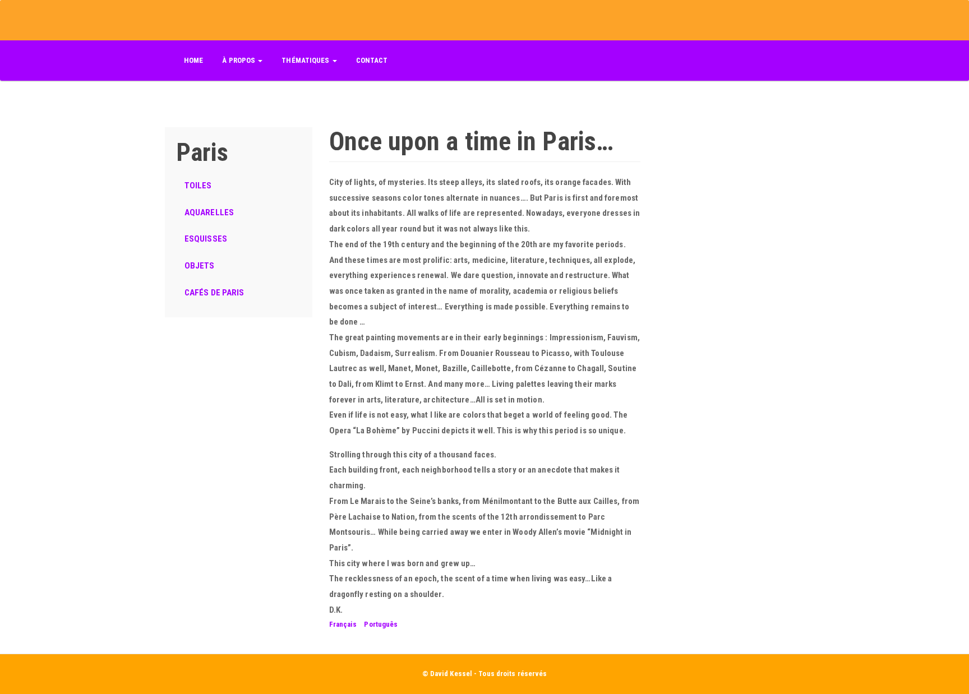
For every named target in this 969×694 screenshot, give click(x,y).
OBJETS (199, 266)
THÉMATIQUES (306, 60)
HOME (193, 60)
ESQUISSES (205, 239)
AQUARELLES (209, 212)
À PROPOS (239, 60)
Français (343, 624)
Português (381, 624)
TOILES (198, 186)
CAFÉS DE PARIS (214, 293)
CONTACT (372, 60)
